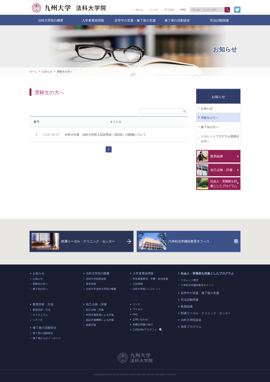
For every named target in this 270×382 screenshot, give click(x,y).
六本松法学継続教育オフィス (197, 285)
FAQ (183, 9)
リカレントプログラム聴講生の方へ (220, 139)
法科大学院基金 (191, 320)
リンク (154, 9)
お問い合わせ (140, 319)
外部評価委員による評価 (100, 314)
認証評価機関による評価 (100, 319)
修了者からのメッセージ (47, 338)
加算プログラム (191, 326)
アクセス (170, 9)
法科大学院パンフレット (147, 288)
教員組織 (187, 306)
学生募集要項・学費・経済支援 (150, 278)
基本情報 (91, 283)
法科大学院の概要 (50, 20)
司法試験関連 (219, 20)
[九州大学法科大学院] (69, 8)
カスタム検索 (227, 9)
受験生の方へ (64, 71)
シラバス (38, 319)
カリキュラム (40, 314)
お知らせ (47, 71)
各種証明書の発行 (143, 324)
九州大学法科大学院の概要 (101, 288)
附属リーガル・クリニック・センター (206, 313)
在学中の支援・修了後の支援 (135, 20)
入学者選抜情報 (93, 20)
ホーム (139, 9)
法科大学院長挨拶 (96, 278)
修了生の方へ (210, 127)
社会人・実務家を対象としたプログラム (207, 273)
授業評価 (91, 324)
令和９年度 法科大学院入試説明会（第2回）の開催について (105, 134)
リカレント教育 (189, 280)
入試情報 (138, 283)
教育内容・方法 (43, 304)
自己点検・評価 (96, 304)
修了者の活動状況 (177, 20)
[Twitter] (237, 10)
